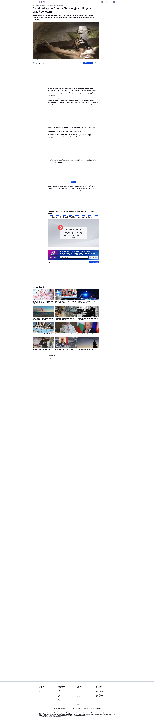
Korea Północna (60, 687)
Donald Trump (98, 688)
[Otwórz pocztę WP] (102, 2)
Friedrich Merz (98, 696)
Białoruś (59, 699)
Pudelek (40, 691)
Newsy (78, 687)
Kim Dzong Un (98, 687)
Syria (59, 694)
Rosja (59, 691)
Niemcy (59, 698)
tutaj (61, 716)
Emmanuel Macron (99, 691)
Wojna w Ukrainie (80, 694)
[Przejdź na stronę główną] (40, 2)
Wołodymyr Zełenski (99, 695)
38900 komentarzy (89, 62)
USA (58, 696)
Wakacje (78, 696)
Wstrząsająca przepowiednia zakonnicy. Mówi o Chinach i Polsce (72, 98)
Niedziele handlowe (80, 688)
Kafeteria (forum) (42, 688)
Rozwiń (72, 181)
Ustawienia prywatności (96, 708)
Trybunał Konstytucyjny (81, 692)
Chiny (78, 691)
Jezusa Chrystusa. (87, 90)
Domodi (40, 687)
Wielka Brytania (60, 700)
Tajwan (59, 695)
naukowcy (74, 136)
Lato (78, 695)
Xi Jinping (98, 694)
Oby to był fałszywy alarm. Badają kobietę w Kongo (68, 131)
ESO (36, 62)
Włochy (59, 692)
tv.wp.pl (40, 690)
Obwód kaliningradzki (80, 690)
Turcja (59, 690)
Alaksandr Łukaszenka (100, 692)
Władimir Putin (98, 690)
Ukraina (59, 688)
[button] (105, 2)
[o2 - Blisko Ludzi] (45, 2)
